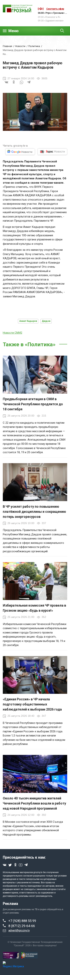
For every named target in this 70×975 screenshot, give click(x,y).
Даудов (46, 321)
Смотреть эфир (55, 9)
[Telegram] (29, 84)
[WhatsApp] (21, 84)
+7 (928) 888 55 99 (22, 921)
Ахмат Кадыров (28, 321)
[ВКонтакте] (6, 84)
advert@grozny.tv (19, 930)
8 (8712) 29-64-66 (21, 926)
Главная (7, 46)
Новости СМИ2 (12, 332)
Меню (13, 31)
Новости (20, 46)
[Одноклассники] (14, 84)
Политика (34, 46)
